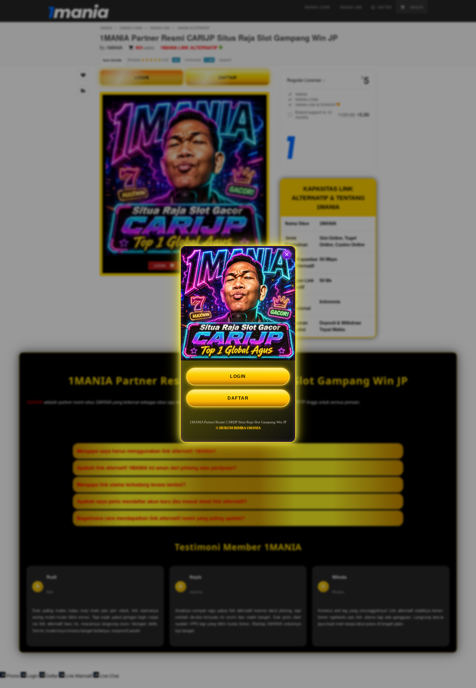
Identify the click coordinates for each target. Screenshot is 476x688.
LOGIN (238, 376)
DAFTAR (238, 398)
